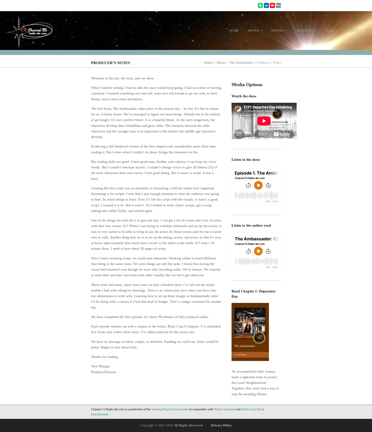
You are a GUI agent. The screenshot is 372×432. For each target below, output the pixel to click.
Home (208, 62)
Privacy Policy (221, 425)
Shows (221, 62)
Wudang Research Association (170, 409)
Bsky (278, 5)
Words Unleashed (224, 409)
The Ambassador (241, 62)
